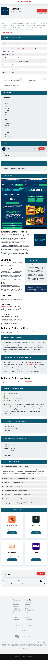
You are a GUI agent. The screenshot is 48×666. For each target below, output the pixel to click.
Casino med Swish (17, 606)
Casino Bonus (16, 608)
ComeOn (27, 615)
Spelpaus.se (31, 12)
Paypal (24, 48)
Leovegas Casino (12, 525)
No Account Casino (36, 525)
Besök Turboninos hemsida (42, 13)
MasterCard (20, 48)
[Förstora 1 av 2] (22, 180)
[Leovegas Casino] (12, 522)
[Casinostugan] (12, 549)
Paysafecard (28, 48)
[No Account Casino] (36, 522)
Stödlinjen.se (26, 12)
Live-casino (17, 45)
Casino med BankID (17, 610)
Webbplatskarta (30, 656)
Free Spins (15, 617)
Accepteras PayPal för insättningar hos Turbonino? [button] (17, 494)
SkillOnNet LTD (15, 69)
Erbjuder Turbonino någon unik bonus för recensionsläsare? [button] (20, 478)
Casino (13, 45)
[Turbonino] (4, 150)
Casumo (36, 552)
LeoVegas (27, 604)
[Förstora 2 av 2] (45, 180)
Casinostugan (12, 552)
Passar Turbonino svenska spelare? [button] (13, 482)
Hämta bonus (12, 532)
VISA (16, 48)
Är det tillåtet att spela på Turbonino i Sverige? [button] (16, 466)
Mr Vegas (27, 617)
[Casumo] (36, 549)
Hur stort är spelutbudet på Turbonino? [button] (14, 486)
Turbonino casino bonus (7, 32)
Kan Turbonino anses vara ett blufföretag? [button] (15, 499)
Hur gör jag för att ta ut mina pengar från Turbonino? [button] (18, 503)
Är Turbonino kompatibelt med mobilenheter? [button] (16, 490)
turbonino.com (15, 43)
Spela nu (42, 10)
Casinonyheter (16, 619)
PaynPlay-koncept (8, 235)
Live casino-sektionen (5, 306)
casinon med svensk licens (31, 364)
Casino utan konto (16, 612)
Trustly (13, 48)
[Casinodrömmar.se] (24, 2)
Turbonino (9, 149)
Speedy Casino (28, 619)
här (19, 13)
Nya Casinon (15, 615)
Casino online (3, 20)
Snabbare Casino (28, 612)
